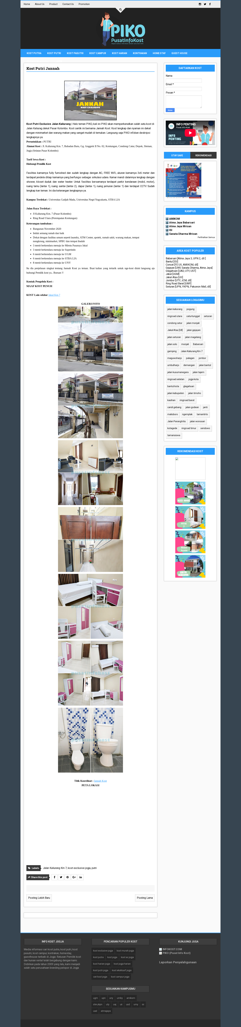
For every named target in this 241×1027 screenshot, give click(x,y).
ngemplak (187, 414)
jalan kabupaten (175, 393)
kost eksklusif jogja (121, 970)
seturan (208, 316)
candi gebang (174, 407)
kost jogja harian (122, 963)
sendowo (205, 428)
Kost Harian (119, 53)
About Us (39, 4)
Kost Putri (54, 53)
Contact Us (68, 4)
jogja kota (194, 379)
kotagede (172, 428)
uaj (114, 1004)
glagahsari (188, 386)
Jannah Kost (100, 780)
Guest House (179, 53)
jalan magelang (193, 337)
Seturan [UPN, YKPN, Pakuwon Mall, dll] (188, 286)
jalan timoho (194, 393)
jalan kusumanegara (178, 372)
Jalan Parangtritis (176, 421)
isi (143, 1004)
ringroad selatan (175, 379)
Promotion (84, 4)
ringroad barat (187, 400)
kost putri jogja (100, 970)
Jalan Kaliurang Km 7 (55, 868)
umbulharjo (173, 365)
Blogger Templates (138, 1023)
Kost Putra (34, 53)
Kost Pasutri (75, 53)
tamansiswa (173, 435)
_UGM (59, 61)
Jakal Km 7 (54, 295)
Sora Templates (115, 1023)
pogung (190, 309)
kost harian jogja (101, 963)
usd (128, 1004)
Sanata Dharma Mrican (183, 233)
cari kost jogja (100, 976)
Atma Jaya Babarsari (182, 222)
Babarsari (198, 344)
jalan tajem (198, 372)
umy (136, 1004)
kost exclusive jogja (79, 868)
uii (121, 1004)
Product (53, 4)
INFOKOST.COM (172, 949)
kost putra (98, 957)
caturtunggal (193, 316)
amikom (131, 998)
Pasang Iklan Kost (38, 61)
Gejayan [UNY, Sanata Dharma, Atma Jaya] (189, 267)
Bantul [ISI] (172, 261)
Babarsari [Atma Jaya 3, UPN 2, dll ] (186, 258)
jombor (202, 358)
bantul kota (173, 386)
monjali (185, 344)
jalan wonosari (197, 421)
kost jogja (112, 957)
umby (120, 998)
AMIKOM (174, 218)
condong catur (174, 323)
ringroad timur (188, 428)
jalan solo (172, 344)
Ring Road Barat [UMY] (178, 283)
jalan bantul (205, 365)
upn (104, 998)
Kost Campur (97, 53)
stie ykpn (97, 1004)
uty (107, 1004)
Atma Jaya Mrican (180, 226)
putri (94, 868)
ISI (170, 230)
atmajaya (106, 1011)
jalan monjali (193, 323)
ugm (95, 998)
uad (95, 1011)
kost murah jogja (125, 950)
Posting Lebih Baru (39, 897)
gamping (172, 351)
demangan (189, 365)
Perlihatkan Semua (206, 237)
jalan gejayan (194, 330)
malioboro (172, 414)
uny (111, 998)
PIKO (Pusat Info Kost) (177, 953)
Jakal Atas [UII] (174, 277)
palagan (190, 358)
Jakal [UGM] (172, 274)
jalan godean (192, 407)
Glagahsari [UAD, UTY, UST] (181, 270)
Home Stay (159, 53)
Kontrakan (140, 53)
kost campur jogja (120, 976)
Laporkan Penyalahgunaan (178, 962)
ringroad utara (174, 316)
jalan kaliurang (174, 309)
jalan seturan (174, 337)
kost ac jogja (127, 957)
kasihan (171, 400)
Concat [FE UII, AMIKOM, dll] (182, 264)
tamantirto (202, 414)
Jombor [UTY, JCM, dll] (178, 280)
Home (27, 4)
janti (205, 407)
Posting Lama (145, 897)
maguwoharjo (174, 358)
